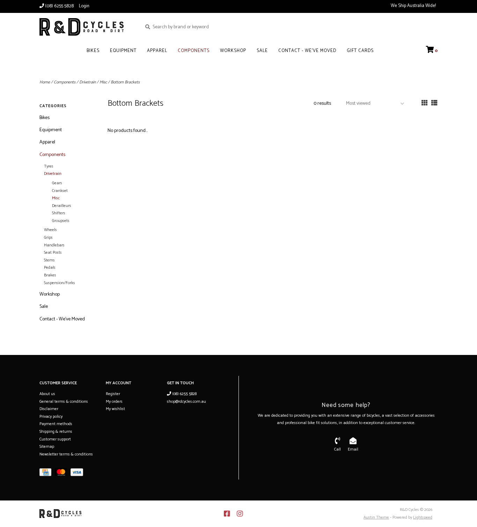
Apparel (157, 50)
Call (337, 449)
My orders (114, 401)
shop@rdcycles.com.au (186, 401)
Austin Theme (376, 517)
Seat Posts (53, 252)
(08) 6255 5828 (184, 394)
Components (194, 50)
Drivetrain (87, 82)
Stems (49, 260)
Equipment (123, 50)
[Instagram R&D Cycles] (240, 513)
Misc (103, 82)
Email (353, 449)
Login (84, 6)
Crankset (60, 190)
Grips (48, 237)
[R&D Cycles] (85, 27)
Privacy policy (51, 416)
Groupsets (60, 220)
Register (113, 394)
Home (44, 82)
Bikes (93, 50)
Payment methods (55, 424)
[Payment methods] (47, 473)
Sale (262, 50)
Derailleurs (61, 205)
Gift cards (360, 50)
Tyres (48, 166)
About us (47, 394)
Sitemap (46, 446)
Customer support (55, 439)
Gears (57, 183)
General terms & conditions (63, 401)
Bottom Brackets (125, 82)
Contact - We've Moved (307, 50)
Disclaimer (48, 409)
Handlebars (54, 245)
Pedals (50, 267)
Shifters (58, 213)
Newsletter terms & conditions (66, 454)
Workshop (233, 50)
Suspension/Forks (59, 283)
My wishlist (115, 409)
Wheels (50, 230)
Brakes (50, 275)
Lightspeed (422, 517)
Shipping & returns (55, 431)
